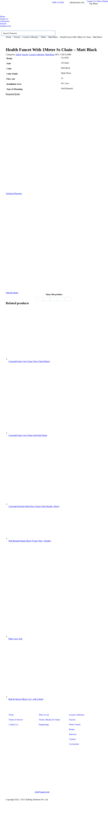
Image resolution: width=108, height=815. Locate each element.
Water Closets (74, 724)
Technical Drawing (14, 193)
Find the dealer (12, 293)
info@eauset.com (42, 792)
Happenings (44, 724)
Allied (18, 54)
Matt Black (50, 54)
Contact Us (13, 724)
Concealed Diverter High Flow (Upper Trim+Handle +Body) (33, 506)
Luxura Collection (36, 54)
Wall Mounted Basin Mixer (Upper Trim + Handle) (29, 541)
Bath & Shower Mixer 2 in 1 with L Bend (25, 699)
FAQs (11, 715)
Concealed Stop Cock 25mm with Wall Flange (27, 435)
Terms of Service (16, 720)
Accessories (74, 744)
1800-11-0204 (58, 2)
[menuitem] (91, 1)
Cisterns (72, 739)
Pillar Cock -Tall (15, 639)
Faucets (25, 54)
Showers (72, 734)
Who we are (44, 715)
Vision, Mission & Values (49, 720)
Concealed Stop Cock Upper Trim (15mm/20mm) (29, 361)
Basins (72, 729)
